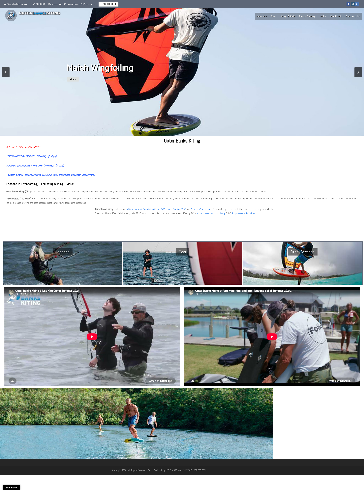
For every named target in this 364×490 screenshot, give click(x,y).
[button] (6, 72)
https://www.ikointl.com (244, 213)
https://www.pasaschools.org (211, 213)
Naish (130, 209)
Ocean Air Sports (151, 209)
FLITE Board (165, 209)
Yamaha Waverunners (201, 209)
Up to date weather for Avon (48, 237)
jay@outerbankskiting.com (15, 4)
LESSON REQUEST (108, 4)
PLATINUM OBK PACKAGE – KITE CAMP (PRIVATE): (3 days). (35, 165)
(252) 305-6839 (38, 4)
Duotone (138, 209)
